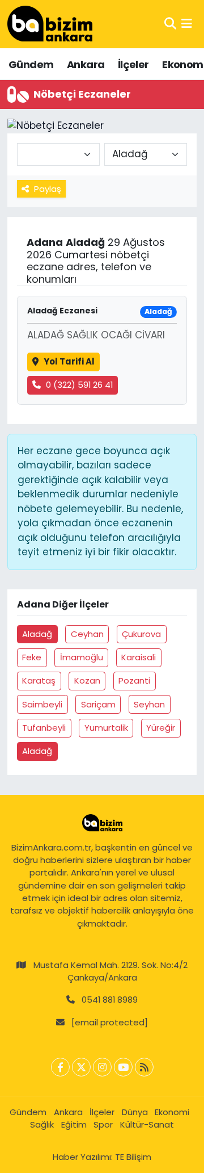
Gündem (30, 64)
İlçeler (133, 64)
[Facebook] (60, 1067)
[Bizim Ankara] (49, 23)
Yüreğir (160, 728)
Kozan (87, 680)
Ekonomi (172, 1112)
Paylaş (47, 189)
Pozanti (134, 680)
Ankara (85, 64)
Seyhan (149, 704)
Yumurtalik (106, 728)
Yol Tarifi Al (69, 361)
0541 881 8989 (110, 1000)
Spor (103, 1124)
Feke (31, 657)
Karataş (39, 680)
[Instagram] (102, 1067)
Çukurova (141, 634)
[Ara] (170, 24)
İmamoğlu (81, 657)
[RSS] (144, 1067)
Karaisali (138, 657)
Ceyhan (87, 634)
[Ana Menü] (186, 24)
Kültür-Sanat (147, 1124)
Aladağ (37, 634)
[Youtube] (123, 1067)
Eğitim (74, 1124)
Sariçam (98, 704)
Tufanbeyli (44, 728)
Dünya (135, 1112)
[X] (81, 1067)
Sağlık (42, 1124)
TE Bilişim (133, 1157)
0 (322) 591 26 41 (79, 385)
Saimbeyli (42, 704)
